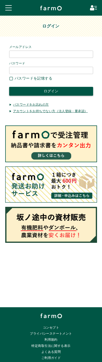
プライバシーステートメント (51, 333)
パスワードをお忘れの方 (31, 104)
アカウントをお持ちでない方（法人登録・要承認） (50, 111)
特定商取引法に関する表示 (50, 346)
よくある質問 (51, 352)
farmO (51, 315)
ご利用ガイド (51, 358)
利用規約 (51, 339)
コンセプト (51, 327)
